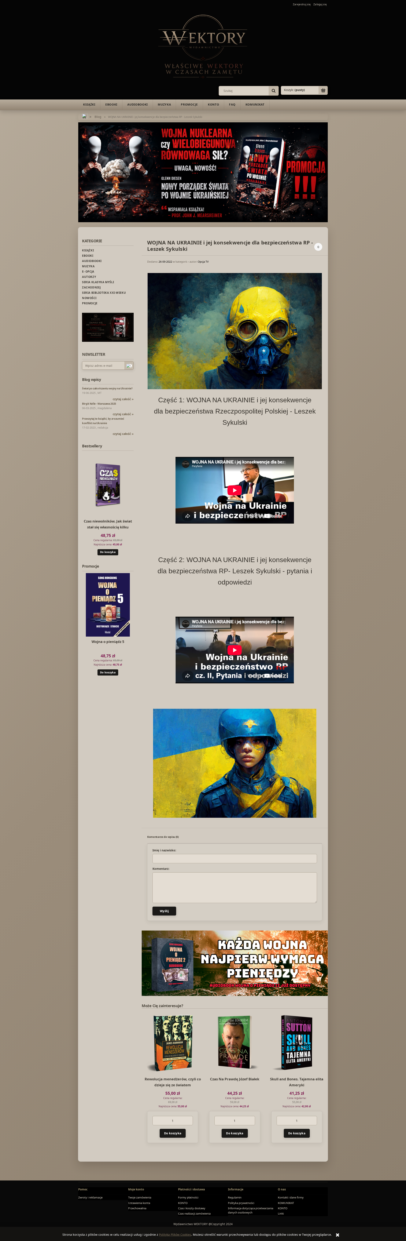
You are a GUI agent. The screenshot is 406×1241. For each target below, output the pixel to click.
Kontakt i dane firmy (291, 1197)
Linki (281, 1213)
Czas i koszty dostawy (191, 1208)
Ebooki (87, 256)
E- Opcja (88, 271)
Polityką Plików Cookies (175, 1235)
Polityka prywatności (241, 1203)
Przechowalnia (137, 1208)
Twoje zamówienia (139, 1197)
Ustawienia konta (139, 1203)
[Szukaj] (273, 91)
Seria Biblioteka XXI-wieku (104, 293)
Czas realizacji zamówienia (194, 1213)
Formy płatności (188, 1197)
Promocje (89, 303)
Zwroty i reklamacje (90, 1197)
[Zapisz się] (129, 365)
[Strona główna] (203, 46)
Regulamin (234, 1197)
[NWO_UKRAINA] (203, 172)
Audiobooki (92, 261)
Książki (88, 250)
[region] (235, 963)
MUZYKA (88, 266)
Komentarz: (160, 869)
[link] (235, 963)
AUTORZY (89, 277)
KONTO (183, 1203)
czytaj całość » (123, 399)
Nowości (89, 298)
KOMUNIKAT (286, 1203)
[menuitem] (89, 104)
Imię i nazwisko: (164, 850)
